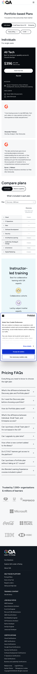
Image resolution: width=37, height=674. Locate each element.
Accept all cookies (18, 351)
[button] (33, 2)
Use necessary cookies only (18, 357)
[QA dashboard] (7, 2)
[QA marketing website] (18, 553)
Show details (27, 346)
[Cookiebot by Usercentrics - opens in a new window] (27, 316)
